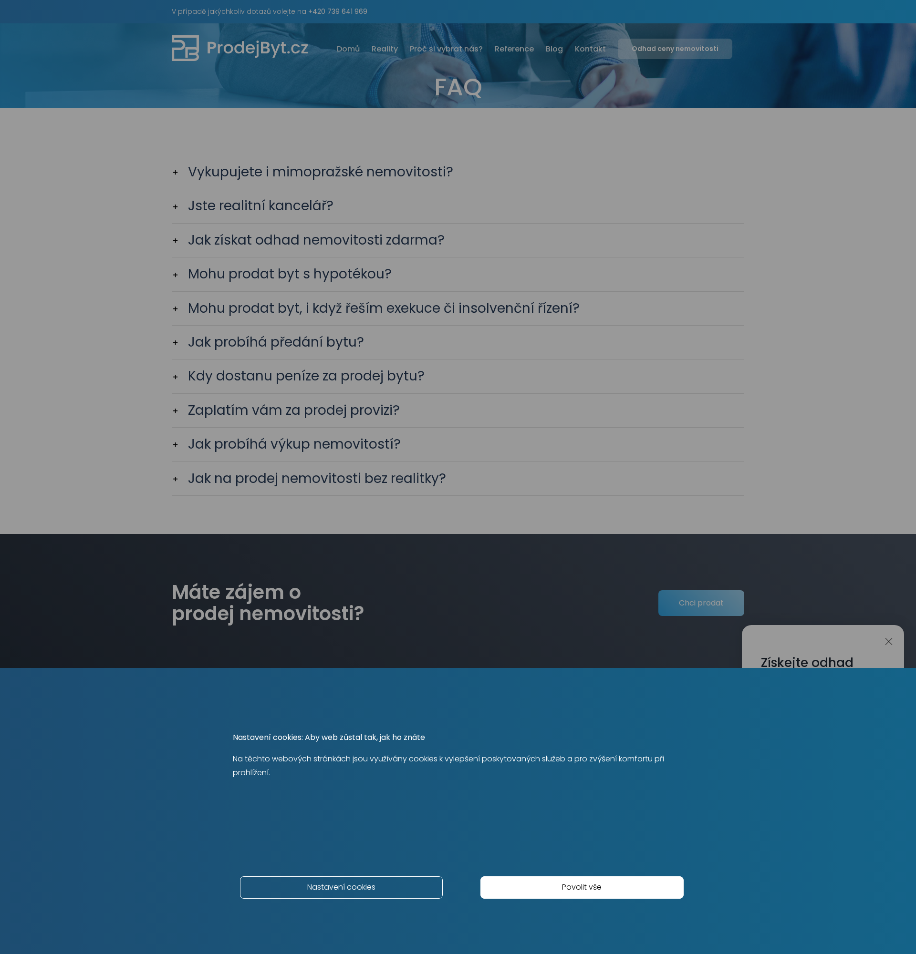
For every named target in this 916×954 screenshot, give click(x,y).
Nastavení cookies (341, 887)
